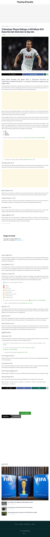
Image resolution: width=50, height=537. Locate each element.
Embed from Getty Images (6, 223)
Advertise (21, 524)
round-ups (7, 26)
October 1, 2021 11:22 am (13, 34)
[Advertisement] (25, 14)
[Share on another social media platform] (47, 74)
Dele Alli (6, 382)
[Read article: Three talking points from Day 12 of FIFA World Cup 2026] (4, 513)
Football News (15, 416)
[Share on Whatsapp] (45, 74)
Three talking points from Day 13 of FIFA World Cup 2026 (15, 497)
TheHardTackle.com (26, 530)
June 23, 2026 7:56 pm (11, 509)
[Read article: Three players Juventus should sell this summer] (4, 508)
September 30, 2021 (29, 159)
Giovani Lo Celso (13, 382)
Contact (33, 524)
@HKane (26, 137)
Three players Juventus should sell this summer (20, 507)
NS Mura (33, 382)
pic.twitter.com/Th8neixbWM (37, 137)
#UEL (27, 347)
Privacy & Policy (27, 524)
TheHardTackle (25, 2)
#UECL (5, 345)
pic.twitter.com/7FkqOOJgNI (38, 300)
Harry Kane (21, 382)
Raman (4, 34)
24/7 (19, 416)
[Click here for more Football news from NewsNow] (7, 416)
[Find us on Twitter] (23, 533)
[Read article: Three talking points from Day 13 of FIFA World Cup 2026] (25, 483)
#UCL (23, 347)
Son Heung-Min (5, 383)
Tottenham (12, 383)
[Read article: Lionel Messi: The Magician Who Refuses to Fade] (4, 503)
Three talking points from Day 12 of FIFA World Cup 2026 (22, 512)
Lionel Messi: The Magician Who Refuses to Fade (20, 502)
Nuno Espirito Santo (41, 382)
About (16, 524)
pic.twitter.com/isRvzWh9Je (10, 349)
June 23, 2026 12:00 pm (11, 514)
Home (3, 26)
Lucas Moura (27, 382)
